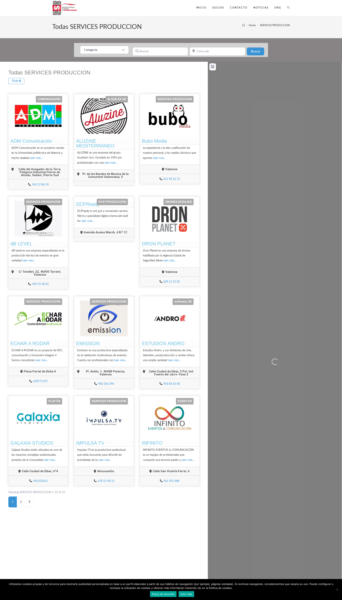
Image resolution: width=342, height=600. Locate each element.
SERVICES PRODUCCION (275, 25)
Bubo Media (154, 141)
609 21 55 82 (171, 281)
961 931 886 (172, 481)
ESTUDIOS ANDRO (163, 343)
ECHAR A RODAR (29, 343)
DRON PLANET (159, 243)
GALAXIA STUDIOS (31, 443)
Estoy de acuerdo (163, 594)
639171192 (40, 381)
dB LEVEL (21, 243)
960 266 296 (106, 384)
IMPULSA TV (90, 443)
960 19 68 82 (40, 284)
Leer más (186, 594)
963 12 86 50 (40, 184)
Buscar (257, 51)
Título (15, 81)
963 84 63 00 (171, 384)
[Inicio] (243, 25)
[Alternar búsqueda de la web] (288, 8)
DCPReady (88, 204)
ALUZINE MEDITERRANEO (95, 143)
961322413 (40, 481)
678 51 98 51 (106, 481)
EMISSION (88, 343)
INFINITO (152, 443)
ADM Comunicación (31, 141)
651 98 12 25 (171, 179)
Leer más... (36, 158)
